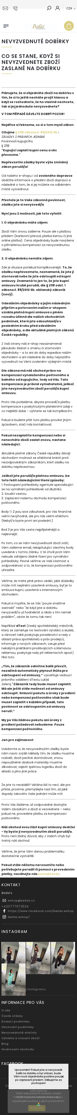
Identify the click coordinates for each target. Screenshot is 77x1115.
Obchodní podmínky (17, 1027)
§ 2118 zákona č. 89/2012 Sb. (36, 132)
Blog (5, 1044)
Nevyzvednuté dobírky (19, 1032)
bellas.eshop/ (19, 917)
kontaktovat (48, 874)
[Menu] (6, 25)
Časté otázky (12, 1016)
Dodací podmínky (15, 1021)
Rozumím (37, 1108)
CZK (70, 8)
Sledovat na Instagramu (27, 989)
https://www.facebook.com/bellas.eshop (41, 911)
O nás (5, 1010)
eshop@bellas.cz (21, 900)
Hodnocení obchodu (17, 1049)
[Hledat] (49, 8)
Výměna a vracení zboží (20, 1038)
